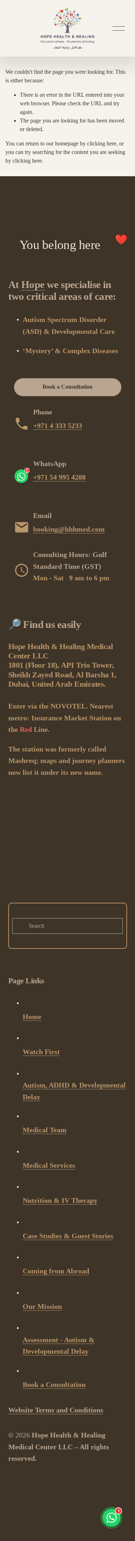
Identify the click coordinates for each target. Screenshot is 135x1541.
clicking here (101, 143)
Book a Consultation (67, 387)
